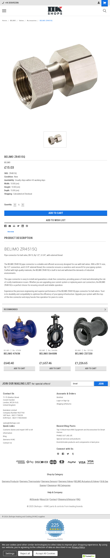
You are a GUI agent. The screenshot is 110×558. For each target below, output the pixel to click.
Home (4, 21)
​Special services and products (68, 439)
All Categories (64, 485)
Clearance (52, 485)
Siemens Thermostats (30, 481)
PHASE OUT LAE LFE (64, 436)
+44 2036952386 (12, 3)
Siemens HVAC (9, 440)
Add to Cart (19, 368)
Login (59, 401)
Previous (102, 309)
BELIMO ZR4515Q (46, 21)
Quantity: (8, 204)
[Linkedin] (22, 226)
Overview (10, 232)
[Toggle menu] (4, 11)
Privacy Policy (78, 547)
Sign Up (66, 401)
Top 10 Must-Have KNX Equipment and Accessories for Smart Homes (81, 431)
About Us (44, 499)
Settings (10, 553)
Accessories (32, 21)
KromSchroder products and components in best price (78, 442)
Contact (53, 499)
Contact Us (7, 443)
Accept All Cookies (45, 553)
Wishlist (60, 397)
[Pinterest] (27, 226)
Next (106, 309)
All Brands (34, 499)
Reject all (25, 553)
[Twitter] (18, 226)
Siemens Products (10, 481)
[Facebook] (5, 226)
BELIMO (13, 21)
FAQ (78, 499)
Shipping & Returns (64, 404)
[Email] (10, 226)
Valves (21, 21)
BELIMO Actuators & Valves (86, 481)
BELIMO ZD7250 (83, 353)
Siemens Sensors (49, 481)
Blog (5, 436)
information (7, 433)
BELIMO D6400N (48, 353)
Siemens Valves (66, 481)
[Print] (14, 226)
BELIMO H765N (12, 353)
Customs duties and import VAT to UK (18, 430)
